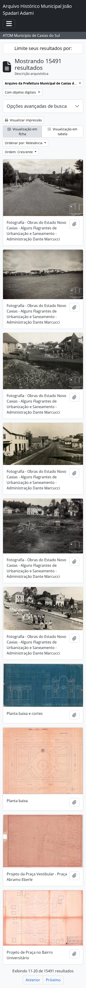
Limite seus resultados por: (43, 48)
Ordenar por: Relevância (24, 143)
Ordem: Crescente (19, 152)
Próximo (53, 979)
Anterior (33, 979)
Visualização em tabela (64, 131)
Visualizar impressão (25, 120)
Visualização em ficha (24, 131)
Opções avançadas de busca (37, 106)
